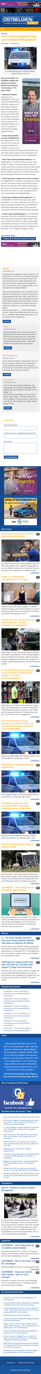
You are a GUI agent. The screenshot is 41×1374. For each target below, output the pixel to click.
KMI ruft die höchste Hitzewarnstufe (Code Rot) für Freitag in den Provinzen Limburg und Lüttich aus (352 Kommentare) (21, 1345)
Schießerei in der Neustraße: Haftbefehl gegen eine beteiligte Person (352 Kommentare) (21, 1351)
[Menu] (2, 29)
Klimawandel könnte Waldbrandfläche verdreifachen (17, 995)
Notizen (4, 34)
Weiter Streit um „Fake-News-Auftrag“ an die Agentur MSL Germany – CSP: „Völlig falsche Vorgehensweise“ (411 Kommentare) (21, 1326)
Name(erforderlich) (10, 425)
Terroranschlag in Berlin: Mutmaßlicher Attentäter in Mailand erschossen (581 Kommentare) (21, 1304)
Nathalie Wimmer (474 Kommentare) (17, 1315)
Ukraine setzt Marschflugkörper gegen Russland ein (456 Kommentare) (21, 1319)
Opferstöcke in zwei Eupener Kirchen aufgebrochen (17, 1150)
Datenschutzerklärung (26, 1362)
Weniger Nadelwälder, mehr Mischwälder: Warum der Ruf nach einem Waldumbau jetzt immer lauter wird (22, 1175)
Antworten (7, 321)
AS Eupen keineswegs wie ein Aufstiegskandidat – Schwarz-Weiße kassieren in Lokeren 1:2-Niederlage (21, 1156)
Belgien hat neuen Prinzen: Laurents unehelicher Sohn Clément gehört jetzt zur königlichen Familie (21, 1163)
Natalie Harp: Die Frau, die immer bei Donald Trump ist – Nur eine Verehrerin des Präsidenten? (21, 1169)
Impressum (11, 1362)
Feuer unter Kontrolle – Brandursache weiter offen (21, 1117)
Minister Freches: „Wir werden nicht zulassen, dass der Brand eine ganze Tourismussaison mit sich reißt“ (21, 1143)
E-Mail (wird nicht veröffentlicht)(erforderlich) (20, 433)
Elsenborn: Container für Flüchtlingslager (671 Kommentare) (20, 1299)
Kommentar (8, 441)
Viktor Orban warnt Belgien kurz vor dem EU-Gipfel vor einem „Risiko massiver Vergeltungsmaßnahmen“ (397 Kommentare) (21, 1338)
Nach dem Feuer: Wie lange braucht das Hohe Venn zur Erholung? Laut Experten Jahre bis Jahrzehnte (20, 1136)
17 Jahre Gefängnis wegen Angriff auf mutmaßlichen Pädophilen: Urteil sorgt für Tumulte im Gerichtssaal (21, 1129)
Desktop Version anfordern (20, 1370)
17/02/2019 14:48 (9, 329)
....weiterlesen (34, 573)
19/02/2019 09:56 (9, 358)
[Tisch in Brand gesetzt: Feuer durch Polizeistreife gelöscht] (20, 58)
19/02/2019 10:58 (10, 382)
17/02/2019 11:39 (8, 271)
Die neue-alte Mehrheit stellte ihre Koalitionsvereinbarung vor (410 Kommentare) (21, 1332)
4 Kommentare (14, 43)
